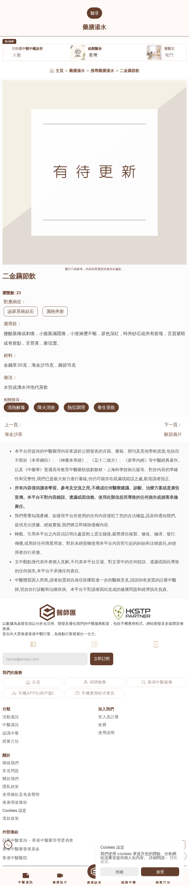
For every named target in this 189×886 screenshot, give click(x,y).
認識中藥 (10, 733)
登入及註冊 (108, 716)
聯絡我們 (10, 762)
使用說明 (106, 732)
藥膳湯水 (77, 70)
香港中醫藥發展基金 (21, 848)
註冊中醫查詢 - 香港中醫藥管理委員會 (37, 840)
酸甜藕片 (173, 434)
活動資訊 (10, 716)
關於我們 (10, 778)
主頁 (59, 70)
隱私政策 (10, 786)
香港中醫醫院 (14, 857)
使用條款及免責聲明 (21, 794)
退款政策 (10, 818)
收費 (102, 724)
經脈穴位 (10, 741)
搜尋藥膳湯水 (102, 70)
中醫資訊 (10, 724)
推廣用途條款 (14, 802)
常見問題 (10, 770)
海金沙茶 (13, 434)
